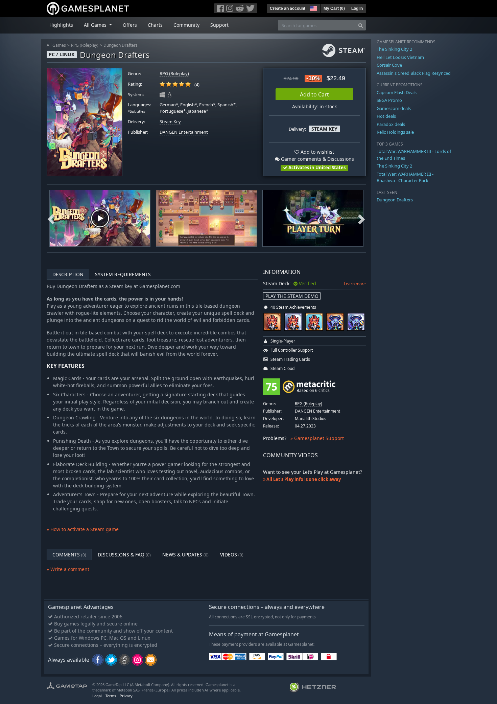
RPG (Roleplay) (84, 45)
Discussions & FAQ (124, 554)
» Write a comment (68, 569)
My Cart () (334, 8)
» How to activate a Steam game (83, 529)
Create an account (287, 8)
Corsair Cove (389, 65)
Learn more (355, 283)
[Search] (360, 25)
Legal (97, 695)
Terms (110, 695)
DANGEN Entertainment (184, 132)
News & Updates (185, 554)
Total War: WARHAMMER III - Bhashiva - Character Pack (405, 177)
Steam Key (170, 122)
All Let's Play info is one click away (303, 479)
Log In (357, 8)
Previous (51, 218)
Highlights (61, 25)
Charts (155, 25)
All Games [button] (96, 25)
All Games (56, 45)
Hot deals (386, 116)
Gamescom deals (394, 108)
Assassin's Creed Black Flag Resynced (414, 73)
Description (68, 274)
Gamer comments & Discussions (317, 159)
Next (361, 218)
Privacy (126, 695)
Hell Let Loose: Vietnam (400, 57)
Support (219, 25)
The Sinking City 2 (394, 49)
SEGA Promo (389, 100)
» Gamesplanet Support (317, 438)
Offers (130, 25)
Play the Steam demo (291, 296)
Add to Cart (314, 94)
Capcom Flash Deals (397, 92)
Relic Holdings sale (395, 132)
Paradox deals (391, 124)
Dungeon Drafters (120, 45)
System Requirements (123, 274)
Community (186, 25)
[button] (312, 7)
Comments (69, 554)
